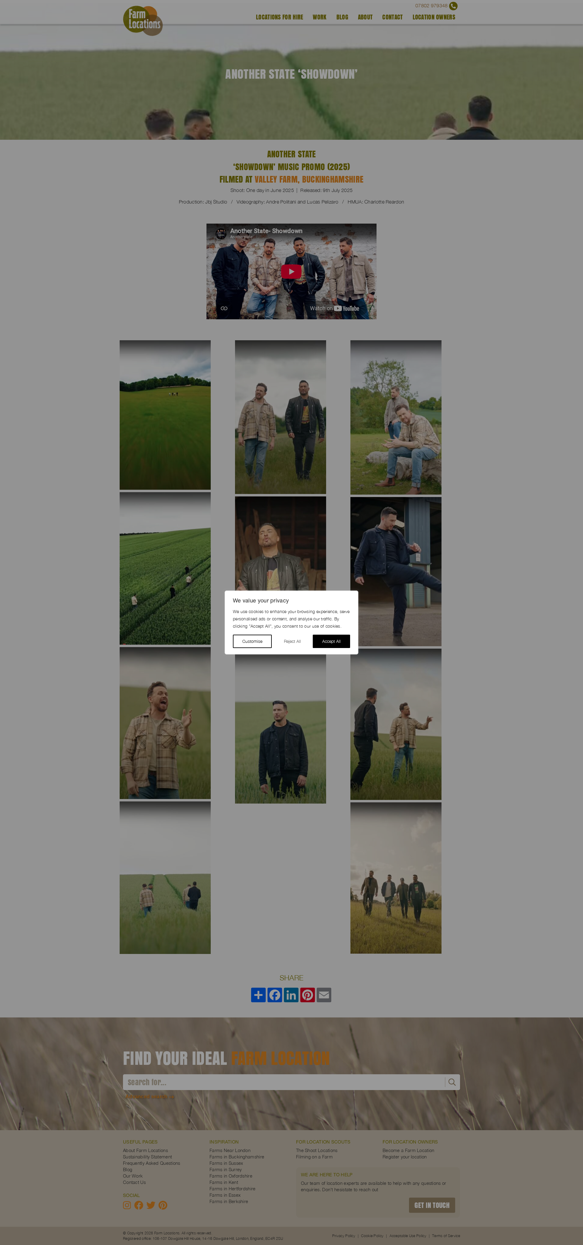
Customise (252, 641)
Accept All (331, 641)
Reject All (292, 641)
